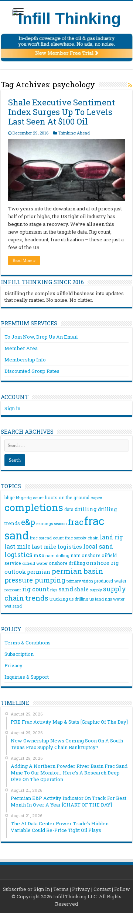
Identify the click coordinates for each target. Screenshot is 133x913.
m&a (39, 555)
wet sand (13, 606)
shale (81, 589)
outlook (15, 571)
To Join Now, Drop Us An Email (41, 336)
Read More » (24, 260)
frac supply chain (82, 538)
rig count (35, 589)
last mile (17, 546)
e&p (28, 522)
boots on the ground (67, 497)
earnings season (51, 523)
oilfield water (35, 563)
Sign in (12, 408)
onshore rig (102, 562)
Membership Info (25, 359)
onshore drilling (67, 563)
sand (65, 589)
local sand (98, 546)
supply (96, 589)
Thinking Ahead (74, 133)
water (119, 599)
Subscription (19, 654)
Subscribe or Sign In (26, 889)
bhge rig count (30, 497)
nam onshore (85, 555)
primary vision (79, 581)
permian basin (77, 571)
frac (75, 522)
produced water (110, 581)
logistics (18, 554)
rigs (53, 589)
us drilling (78, 599)
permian (39, 571)
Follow (122, 889)
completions (33, 507)
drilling (86, 509)
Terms (61, 889)
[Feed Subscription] (130, 85)
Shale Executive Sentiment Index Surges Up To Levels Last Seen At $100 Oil (61, 112)
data (69, 509)
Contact (102, 889)
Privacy (13, 665)
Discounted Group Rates (31, 371)
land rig (111, 537)
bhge (9, 497)
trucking (59, 599)
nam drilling (57, 555)
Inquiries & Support (26, 677)
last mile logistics (57, 546)
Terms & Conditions (27, 642)
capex (96, 497)
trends (36, 597)
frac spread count (47, 538)
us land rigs (100, 599)
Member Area (21, 348)
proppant (12, 589)
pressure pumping (34, 580)
